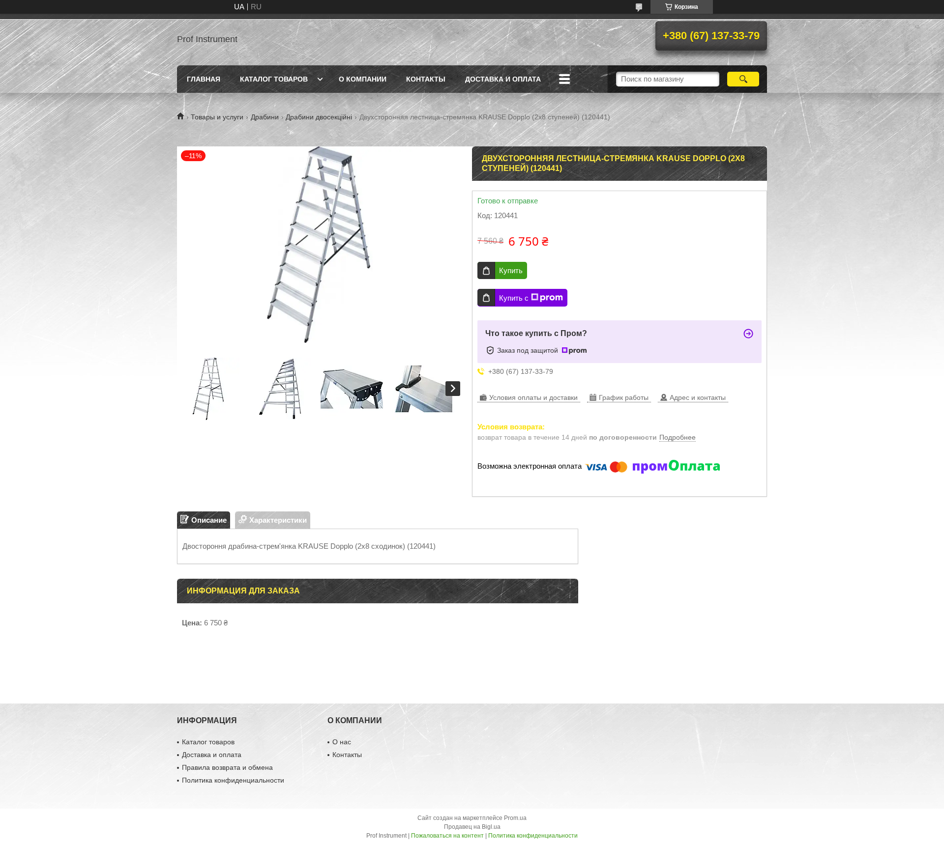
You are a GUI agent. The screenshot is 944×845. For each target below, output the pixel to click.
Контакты (425, 79)
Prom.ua (515, 818)
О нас (341, 742)
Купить (511, 270)
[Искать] (743, 79)
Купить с (514, 298)
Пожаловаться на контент (447, 835)
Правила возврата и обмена (227, 767)
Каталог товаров (274, 79)
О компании (362, 79)
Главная (203, 79)
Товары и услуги (217, 117)
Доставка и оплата (503, 79)
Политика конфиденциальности (233, 780)
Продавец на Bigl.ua (472, 826)
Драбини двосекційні (319, 117)
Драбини (265, 117)
